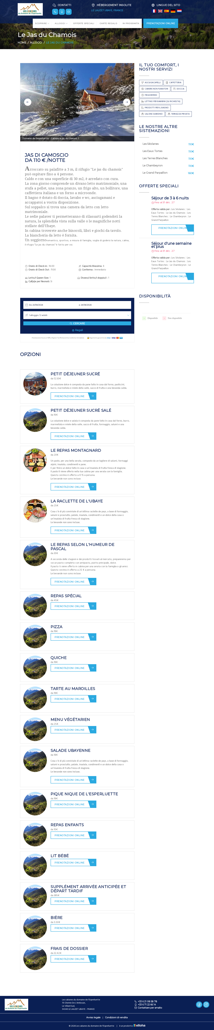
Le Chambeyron (153, 165)
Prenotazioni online (70, 396)
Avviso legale (93, 1017)
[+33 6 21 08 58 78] (55, 12)
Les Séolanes (151, 143)
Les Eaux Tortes (152, 151)
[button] (27, 102)
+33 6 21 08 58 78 (147, 1001)
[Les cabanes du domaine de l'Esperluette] (30, 9)
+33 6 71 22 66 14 (147, 1004)
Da (30, 305)
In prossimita (131, 23)
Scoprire (41, 23)
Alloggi (60, 23)
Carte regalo (108, 23)
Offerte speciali (83, 23)
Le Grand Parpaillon (155, 172)
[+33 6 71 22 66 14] (62, 12)
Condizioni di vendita (116, 1017)
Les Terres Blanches (155, 158)
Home (22, 42)
